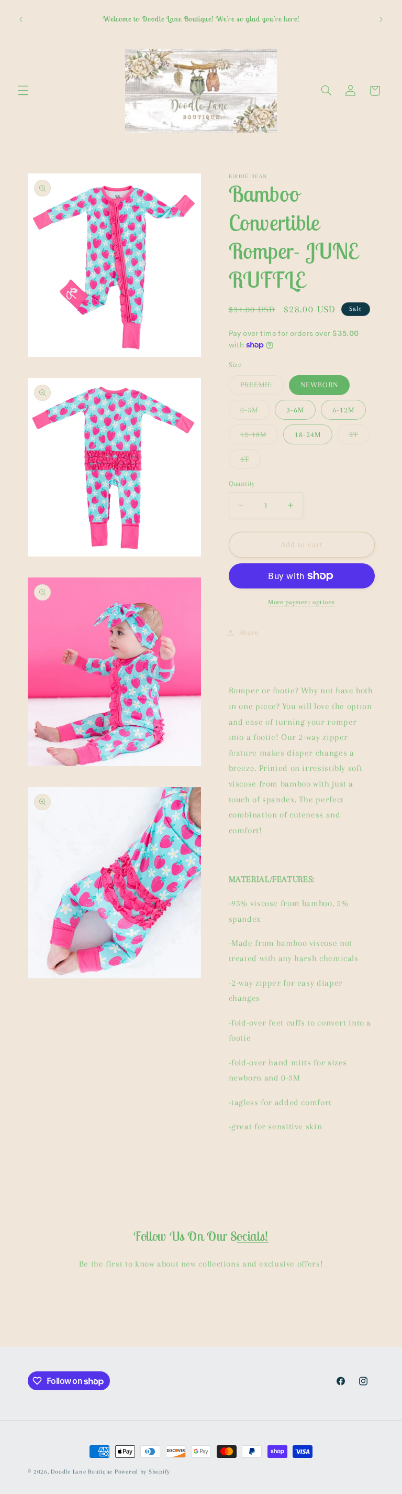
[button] (23, 91)
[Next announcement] (381, 19)
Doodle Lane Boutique (82, 1471)
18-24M (308, 434)
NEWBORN (319, 384)
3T (250, 461)
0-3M (255, 412)
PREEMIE (262, 387)
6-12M (343, 410)
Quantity (242, 483)
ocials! (252, 1236)
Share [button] (249, 632)
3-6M (295, 410)
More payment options (301, 602)
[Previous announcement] (20, 19)
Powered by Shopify (142, 1471)
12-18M (259, 437)
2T (359, 437)
